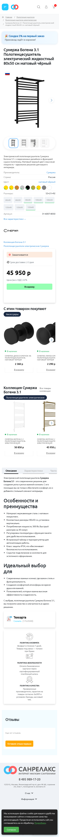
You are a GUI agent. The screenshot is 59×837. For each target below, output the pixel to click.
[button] (51, 100)
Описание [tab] (11, 470)
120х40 (8, 207)
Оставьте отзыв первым (19, 743)
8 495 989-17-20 (29, 779)
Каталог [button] (5, 7)
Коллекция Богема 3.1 (15, 242)
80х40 (28, 200)
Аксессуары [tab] (12, 314)
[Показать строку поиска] (38, 7)
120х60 (31, 207)
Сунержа (51, 172)
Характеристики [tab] (33, 470)
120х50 (19, 207)
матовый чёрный (47, 181)
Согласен (11, 829)
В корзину (29, 286)
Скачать (17, 621)
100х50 (49, 200)
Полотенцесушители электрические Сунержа (26, 246)
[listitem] (6, 187)
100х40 (38, 200)
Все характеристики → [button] (15, 219)
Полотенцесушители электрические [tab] (25, 397)
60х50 (18, 200)
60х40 (8, 200)
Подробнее (40, 822)
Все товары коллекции (45, 389)
